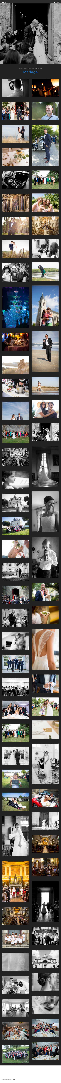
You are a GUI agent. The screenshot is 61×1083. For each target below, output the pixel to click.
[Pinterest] (3, 2)
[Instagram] (5, 2)
